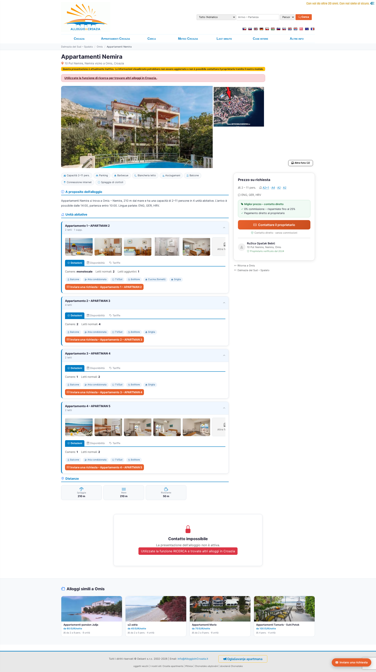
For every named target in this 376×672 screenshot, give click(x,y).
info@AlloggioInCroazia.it (193, 658)
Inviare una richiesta (354, 662)
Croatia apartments (173, 666)
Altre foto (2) (302, 162)
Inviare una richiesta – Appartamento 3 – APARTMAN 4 (106, 392)
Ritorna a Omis (246, 265)
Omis (100, 46)
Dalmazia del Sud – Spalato (77, 46)
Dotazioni (76, 262)
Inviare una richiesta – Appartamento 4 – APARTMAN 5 (106, 467)
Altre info (297, 38)
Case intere (260, 38)
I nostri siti (155, 666)
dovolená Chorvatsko (231, 666)
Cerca (305, 17)
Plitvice (189, 666)
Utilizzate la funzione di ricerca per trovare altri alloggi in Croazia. (110, 78)
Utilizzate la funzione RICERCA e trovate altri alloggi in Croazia (188, 551)
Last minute (224, 38)
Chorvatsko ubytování (206, 666)
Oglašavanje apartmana (244, 659)
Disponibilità (97, 262)
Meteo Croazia (188, 38)
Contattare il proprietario (276, 225)
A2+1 (266, 187)
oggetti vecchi (140, 666)
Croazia (79, 38)
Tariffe (116, 262)
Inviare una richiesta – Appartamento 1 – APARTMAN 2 (106, 287)
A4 (273, 187)
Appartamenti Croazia (115, 38)
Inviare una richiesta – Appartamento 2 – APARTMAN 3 (106, 339)
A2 (279, 187)
